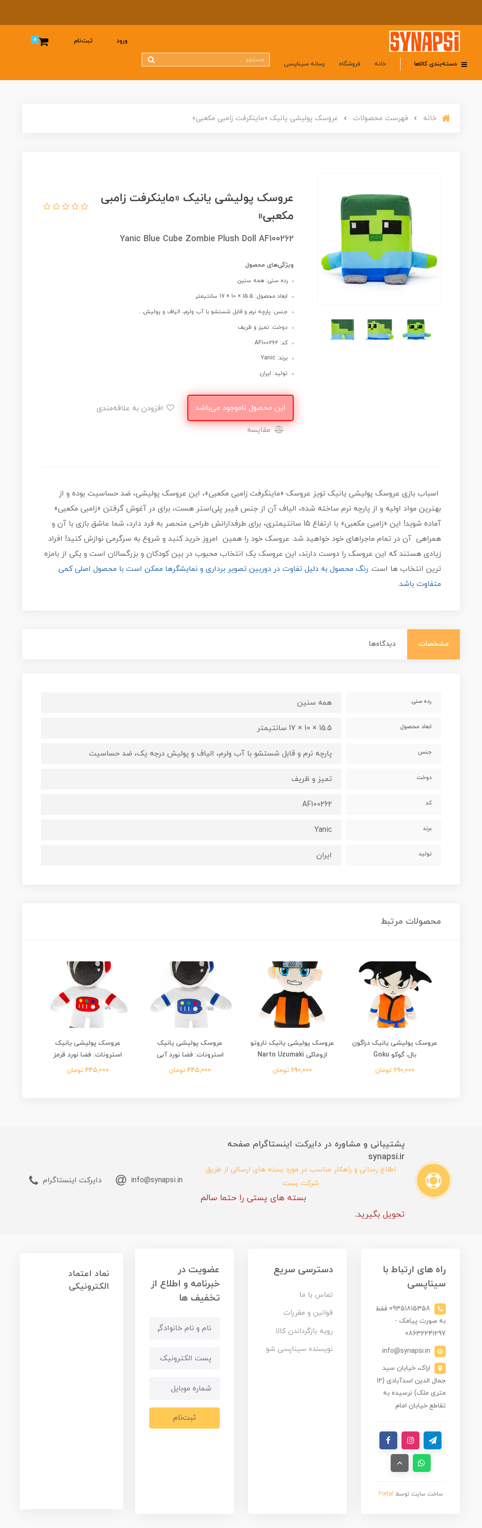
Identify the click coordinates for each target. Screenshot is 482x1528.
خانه (380, 64)
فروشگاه (350, 64)
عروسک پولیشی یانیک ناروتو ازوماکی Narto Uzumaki (292, 1049)
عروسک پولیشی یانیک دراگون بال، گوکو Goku (394, 1049)
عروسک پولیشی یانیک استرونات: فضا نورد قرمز (87, 1049)
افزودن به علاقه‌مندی (131, 408)
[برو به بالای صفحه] (400, 1463)
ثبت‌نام (83, 41)
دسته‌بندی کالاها (436, 64)
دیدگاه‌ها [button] (382, 644)
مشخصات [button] (433, 644)
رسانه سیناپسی (304, 64)
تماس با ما (316, 1295)
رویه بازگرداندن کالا (304, 1331)
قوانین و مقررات (308, 1313)
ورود (122, 41)
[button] (83, 207)
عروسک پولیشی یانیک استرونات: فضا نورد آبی (190, 1049)
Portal (386, 1494)
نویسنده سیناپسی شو (299, 1349)
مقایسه (260, 430)
